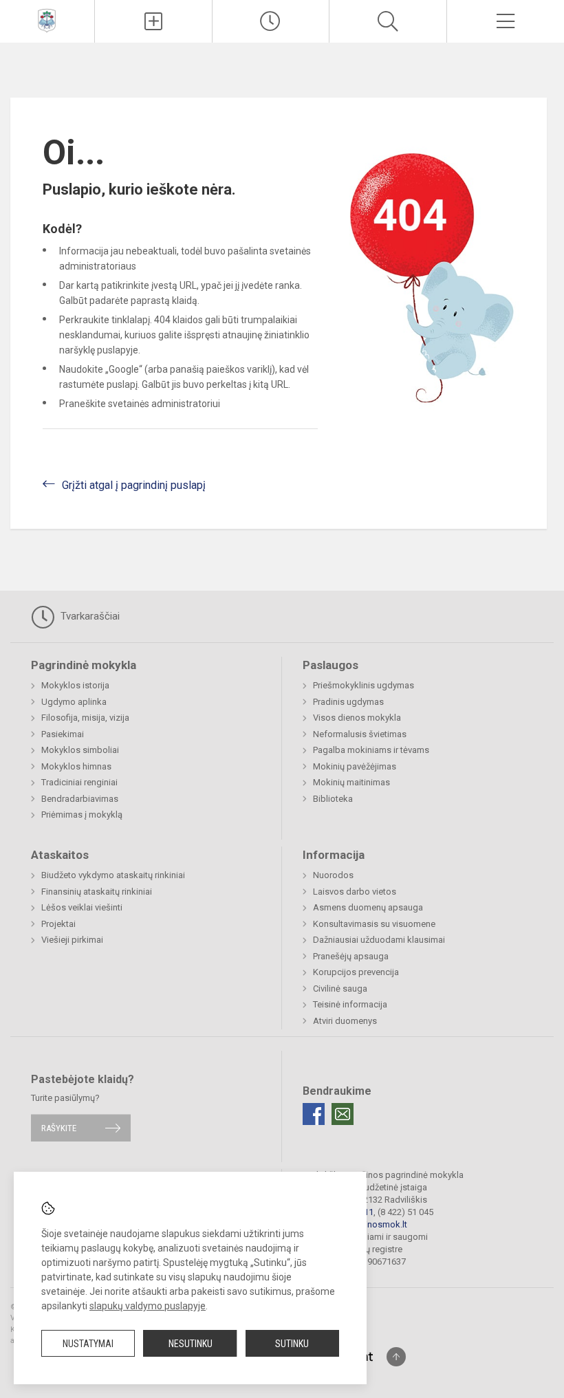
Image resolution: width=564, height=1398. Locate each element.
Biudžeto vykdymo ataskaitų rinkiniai (113, 875)
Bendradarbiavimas (79, 799)
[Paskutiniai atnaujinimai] (271, 21)
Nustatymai (88, 1343)
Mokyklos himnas (76, 766)
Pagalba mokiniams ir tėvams (371, 750)
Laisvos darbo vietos (354, 891)
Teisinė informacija (350, 1004)
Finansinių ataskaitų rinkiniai (96, 891)
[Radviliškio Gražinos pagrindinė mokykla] (47, 19)
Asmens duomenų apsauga (368, 907)
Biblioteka (333, 799)
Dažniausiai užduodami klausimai (379, 940)
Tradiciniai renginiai (79, 782)
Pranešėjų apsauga (351, 956)
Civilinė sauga (340, 988)
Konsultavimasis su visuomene (374, 924)
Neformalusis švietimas (359, 734)
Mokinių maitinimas (351, 782)
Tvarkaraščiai (89, 616)
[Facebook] (314, 1114)
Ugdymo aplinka (74, 702)
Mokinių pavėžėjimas (354, 766)
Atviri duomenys (345, 1021)
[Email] (343, 1114)
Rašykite (58, 1128)
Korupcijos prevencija (356, 972)
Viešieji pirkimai (72, 940)
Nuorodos (333, 875)
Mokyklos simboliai (80, 750)
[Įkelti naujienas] (153, 21)
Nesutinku (191, 1343)
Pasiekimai (62, 734)
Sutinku (292, 1343)
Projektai (58, 924)
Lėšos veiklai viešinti (81, 907)
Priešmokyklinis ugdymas (363, 685)
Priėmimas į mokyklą (81, 814)
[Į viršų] (396, 1356)
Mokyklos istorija (75, 685)
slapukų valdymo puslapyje (147, 1305)
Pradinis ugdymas (348, 702)
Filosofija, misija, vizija (85, 717)
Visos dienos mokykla (357, 717)
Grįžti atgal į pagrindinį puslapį (134, 485)
